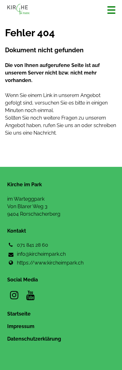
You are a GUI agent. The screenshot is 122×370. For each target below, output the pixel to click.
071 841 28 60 (32, 245)
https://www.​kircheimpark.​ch (50, 263)
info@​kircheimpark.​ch (41, 254)
